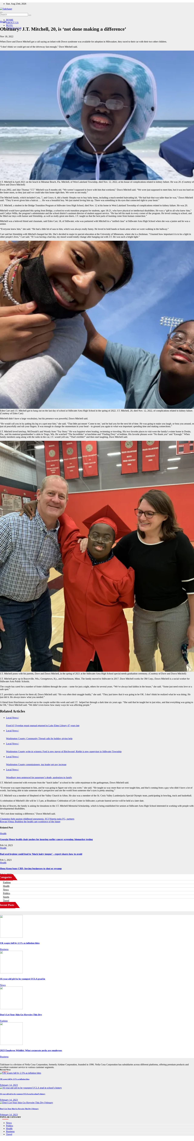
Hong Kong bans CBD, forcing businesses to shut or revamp (31, 868)
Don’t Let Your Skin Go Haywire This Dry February (19, 1109)
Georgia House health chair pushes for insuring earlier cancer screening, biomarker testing (46, 839)
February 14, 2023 (9, 1085)
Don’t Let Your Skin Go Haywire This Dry (21, 1014)
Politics (6, 893)
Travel (6, 900)
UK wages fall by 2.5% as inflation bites (20, 943)
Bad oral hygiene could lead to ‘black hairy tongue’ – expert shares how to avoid (41, 854)
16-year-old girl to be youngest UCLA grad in (22, 979)
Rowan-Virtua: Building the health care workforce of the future (30, 821)
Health (3, 21)
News (6, 889)
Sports (6, 897)
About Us (12, 22)
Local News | (12, 717)
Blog (9, 25)
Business (4, 949)
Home (9, 20)
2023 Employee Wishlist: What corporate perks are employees (31, 1050)
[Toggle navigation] (1, 12)
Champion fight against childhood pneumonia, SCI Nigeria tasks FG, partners (37, 819)
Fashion (7, 882)
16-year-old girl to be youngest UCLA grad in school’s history (22, 1094)
